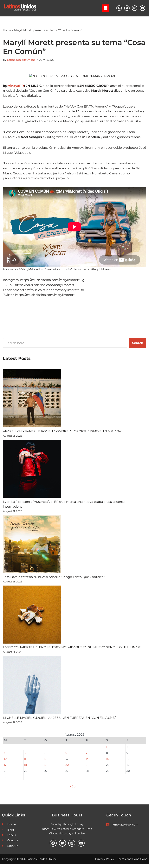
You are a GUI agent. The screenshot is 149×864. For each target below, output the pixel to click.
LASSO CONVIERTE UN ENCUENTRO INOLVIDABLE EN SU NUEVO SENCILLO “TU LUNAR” (72, 647)
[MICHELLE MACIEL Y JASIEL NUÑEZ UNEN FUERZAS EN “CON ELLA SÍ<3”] (32, 685)
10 (5, 759)
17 (5, 765)
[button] (105, 8)
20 (67, 765)
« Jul (73, 786)
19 (45, 765)
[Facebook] (119, 8)
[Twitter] (127, 8)
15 (107, 759)
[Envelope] (142, 8)
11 (25, 759)
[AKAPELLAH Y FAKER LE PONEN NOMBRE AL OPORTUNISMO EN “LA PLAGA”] (32, 399)
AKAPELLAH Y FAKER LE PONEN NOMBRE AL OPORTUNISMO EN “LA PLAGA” (62, 431)
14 (87, 759)
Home (7, 30)
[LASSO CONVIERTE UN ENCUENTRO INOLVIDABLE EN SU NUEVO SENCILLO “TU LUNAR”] (32, 615)
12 (45, 759)
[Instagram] (134, 8)
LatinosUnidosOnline (21, 59)
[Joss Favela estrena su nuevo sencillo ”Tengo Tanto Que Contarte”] (32, 545)
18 (25, 765)
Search (137, 343)
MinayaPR (15, 86)
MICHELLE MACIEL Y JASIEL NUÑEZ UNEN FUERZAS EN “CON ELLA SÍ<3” (59, 718)
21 (87, 765)
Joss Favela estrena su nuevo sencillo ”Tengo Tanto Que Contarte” (54, 577)
